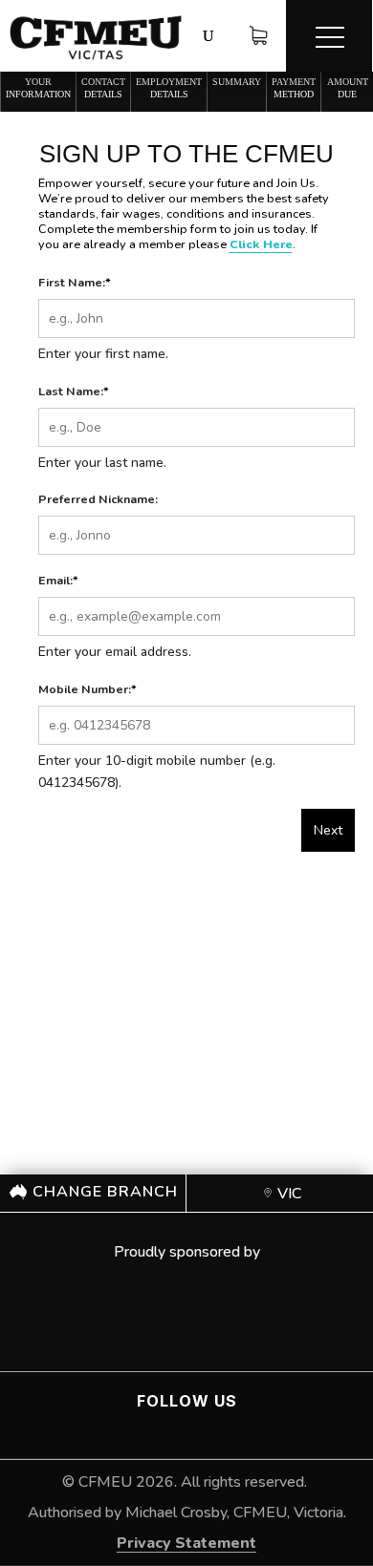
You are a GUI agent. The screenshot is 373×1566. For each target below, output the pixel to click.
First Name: (74, 282)
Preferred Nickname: (98, 499)
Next (328, 830)
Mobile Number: (87, 689)
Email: (58, 580)
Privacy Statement (186, 1543)
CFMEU (105, 1481)
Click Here (261, 244)
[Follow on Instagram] (208, 1428)
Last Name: (73, 391)
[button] (329, 36)
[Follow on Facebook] (170, 1428)
